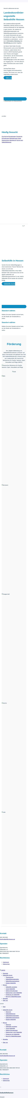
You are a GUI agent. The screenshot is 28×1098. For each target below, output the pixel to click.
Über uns (5, 1000)
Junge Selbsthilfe (10, 989)
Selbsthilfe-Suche (7, 975)
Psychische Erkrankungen (9, 136)
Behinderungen (14, 138)
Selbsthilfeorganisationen (12, 981)
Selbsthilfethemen (10, 1013)
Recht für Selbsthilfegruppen (13, 996)
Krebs (19, 138)
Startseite (5, 973)
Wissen (5, 985)
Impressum (6, 962)
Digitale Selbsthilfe (11, 983)
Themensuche (9, 977)
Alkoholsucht (12, 140)
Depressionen (5, 140)
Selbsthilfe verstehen (11, 987)
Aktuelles (5, 998)
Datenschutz (6, 964)
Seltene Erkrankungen (12, 991)
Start (4, 1006)
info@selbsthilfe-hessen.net (7, 939)
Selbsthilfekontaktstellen (12, 979)
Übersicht (8, 1012)
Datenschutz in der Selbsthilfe (14, 992)
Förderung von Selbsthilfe (12, 994)
